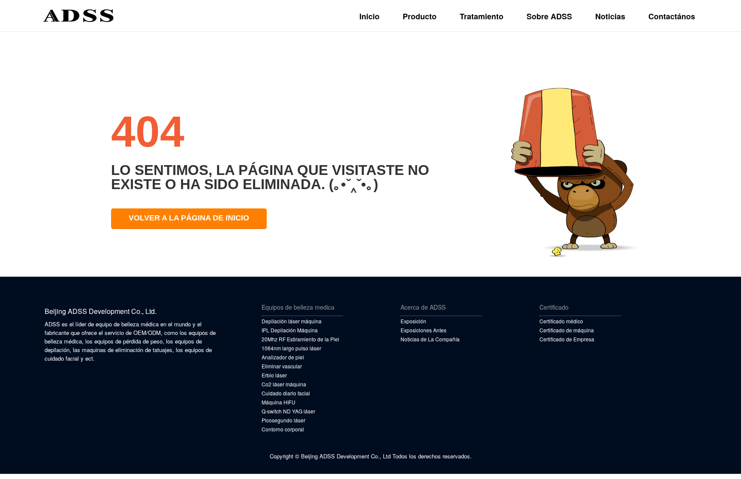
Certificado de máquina (566, 330)
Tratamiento (481, 16)
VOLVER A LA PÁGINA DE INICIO (189, 218)
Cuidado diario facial (286, 393)
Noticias (610, 16)
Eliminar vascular (282, 366)
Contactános (671, 16)
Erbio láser (274, 375)
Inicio (369, 16)
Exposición (413, 321)
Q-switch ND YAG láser (288, 411)
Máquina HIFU (278, 402)
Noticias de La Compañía (430, 339)
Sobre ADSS (549, 16)
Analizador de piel (283, 357)
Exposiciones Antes (423, 330)
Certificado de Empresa (566, 339)
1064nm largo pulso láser (291, 348)
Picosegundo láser (283, 420)
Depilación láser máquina (292, 321)
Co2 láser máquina (284, 384)
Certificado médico (561, 321)
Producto (420, 16)
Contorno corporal (283, 429)
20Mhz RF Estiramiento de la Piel (300, 339)
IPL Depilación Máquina (290, 330)
